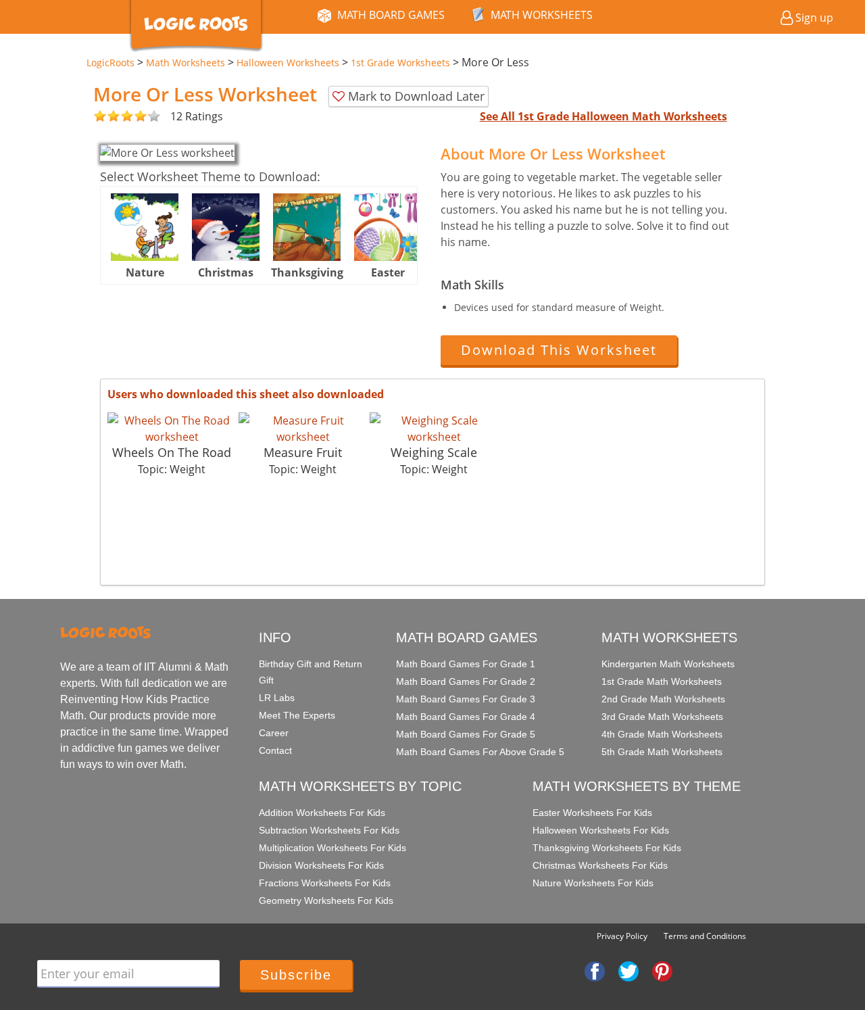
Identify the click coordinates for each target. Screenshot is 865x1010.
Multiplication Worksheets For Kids (332, 847)
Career (274, 732)
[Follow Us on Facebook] (595, 970)
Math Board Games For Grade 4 (465, 716)
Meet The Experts (297, 715)
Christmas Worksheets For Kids (600, 865)
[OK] (100, 117)
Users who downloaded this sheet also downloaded (245, 394)
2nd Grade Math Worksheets (663, 699)
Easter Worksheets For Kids (592, 812)
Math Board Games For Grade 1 (465, 663)
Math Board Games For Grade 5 (465, 734)
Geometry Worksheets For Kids (326, 900)
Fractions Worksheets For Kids (325, 882)
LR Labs (277, 697)
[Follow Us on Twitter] (628, 970)
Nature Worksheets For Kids (593, 882)
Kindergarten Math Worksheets (668, 663)
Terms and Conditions (705, 936)
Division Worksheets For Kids (321, 865)
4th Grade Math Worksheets (661, 734)
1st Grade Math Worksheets (661, 681)
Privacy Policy (622, 936)
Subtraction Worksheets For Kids (329, 830)
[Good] (106, 117)
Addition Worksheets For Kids (322, 812)
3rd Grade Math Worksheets (662, 716)
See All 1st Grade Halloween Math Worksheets (603, 116)
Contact (275, 750)
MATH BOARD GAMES (391, 14)
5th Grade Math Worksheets (661, 751)
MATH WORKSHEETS (542, 14)
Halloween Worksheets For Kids (601, 830)
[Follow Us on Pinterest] (662, 970)
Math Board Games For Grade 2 (465, 681)
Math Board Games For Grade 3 (465, 699)
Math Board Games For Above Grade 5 (480, 751)
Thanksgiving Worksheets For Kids (607, 847)
